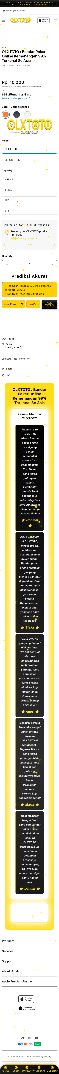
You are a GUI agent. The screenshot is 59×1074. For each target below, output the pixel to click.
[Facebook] (4, 376)
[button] (4, 20)
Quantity (7, 256)
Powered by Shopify (41, 1057)
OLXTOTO (11, 149)
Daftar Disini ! (41, 4)
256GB (9, 178)
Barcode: (20, 66)
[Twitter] (9, 376)
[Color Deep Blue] (16, 114)
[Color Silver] (27, 114)
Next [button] (56, 3)
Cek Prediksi (49, 304)
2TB (7, 210)
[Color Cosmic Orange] (5, 114)
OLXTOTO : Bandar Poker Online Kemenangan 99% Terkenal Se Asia (29, 3)
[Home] (20, 20)
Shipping (18, 86)
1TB (7, 200)
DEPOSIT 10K (12, 159)
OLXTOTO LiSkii (23, 1057)
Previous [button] (3, 3)
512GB (8, 189)
